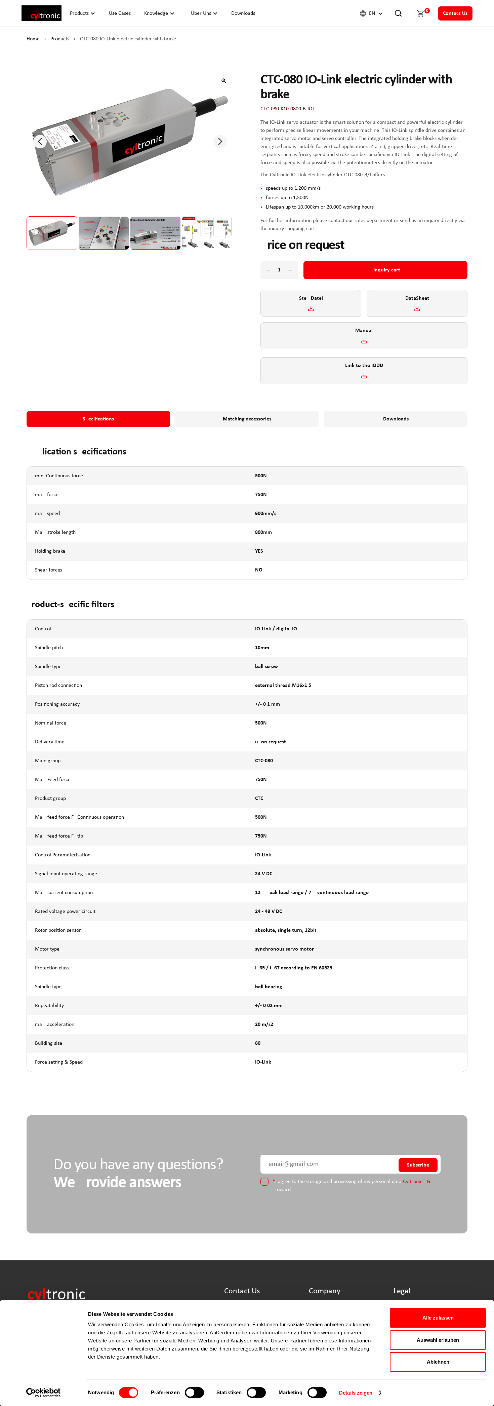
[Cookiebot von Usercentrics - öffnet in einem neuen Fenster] (43, 1393)
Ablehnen (438, 1362)
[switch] (194, 1392)
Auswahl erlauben (438, 1340)
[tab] (98, 419)
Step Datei (311, 298)
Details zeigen (355, 1393)
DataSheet (417, 298)
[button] (82, 13)
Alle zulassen (438, 1318)
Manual (364, 330)
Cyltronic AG (416, 1181)
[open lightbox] (224, 80)
